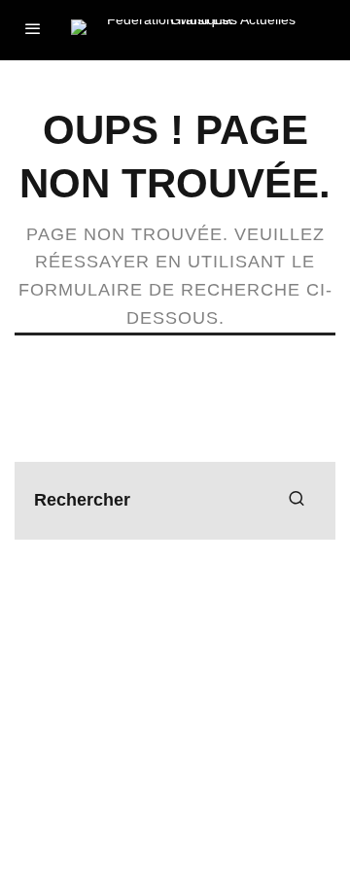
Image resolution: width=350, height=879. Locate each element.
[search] (296, 501)
